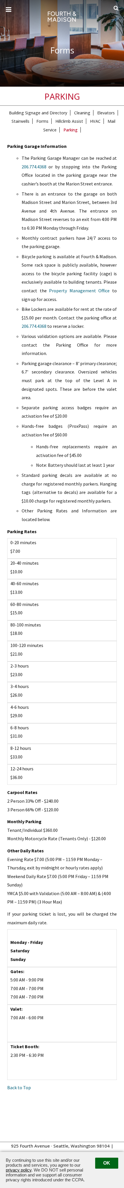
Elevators (106, 113)
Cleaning (82, 113)
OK (106, 1163)
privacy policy (18, 1169)
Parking (70, 130)
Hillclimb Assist (69, 121)
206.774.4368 (34, 167)
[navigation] (8, 9)
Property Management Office (79, 290)
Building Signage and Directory (38, 113)
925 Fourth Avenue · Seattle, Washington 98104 (60, 1146)
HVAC (95, 121)
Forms (42, 121)
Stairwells (20, 121)
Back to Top (19, 1087)
